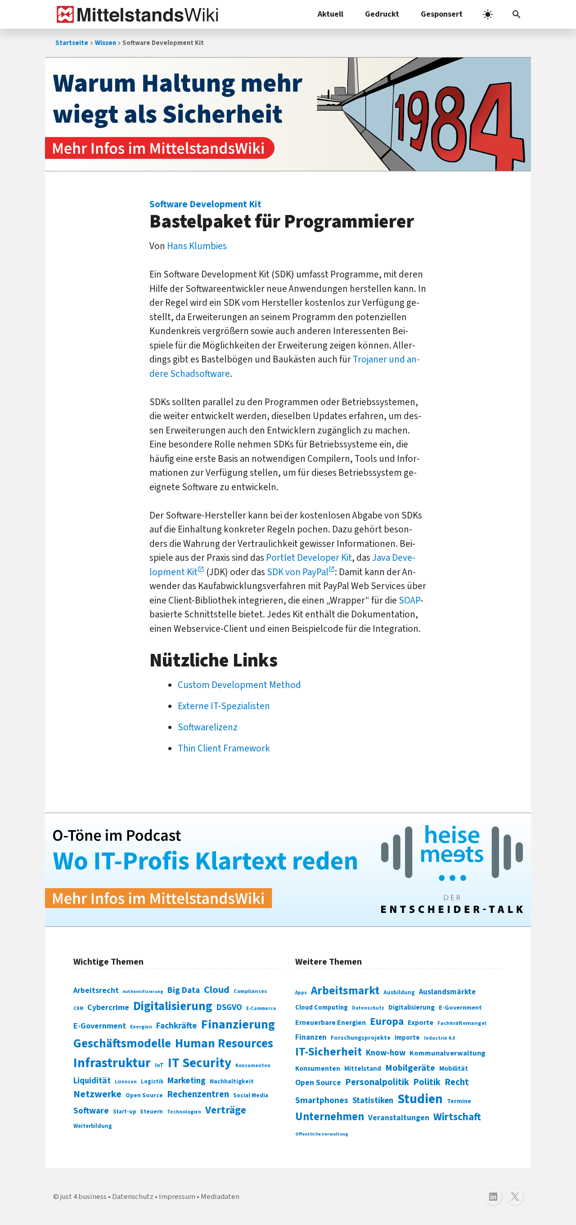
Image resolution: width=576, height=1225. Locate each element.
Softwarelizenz (208, 727)
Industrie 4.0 (439, 1038)
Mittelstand (362, 1068)
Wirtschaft (457, 1116)
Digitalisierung (172, 1006)
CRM (78, 1008)
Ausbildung (399, 992)
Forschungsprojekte (361, 1037)
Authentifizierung (143, 991)
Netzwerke (97, 1094)
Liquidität (92, 1081)
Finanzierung (238, 1024)
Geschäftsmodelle (122, 1043)
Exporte (420, 1023)
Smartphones (321, 1100)
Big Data (183, 990)
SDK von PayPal (297, 572)
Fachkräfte (176, 1025)
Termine (459, 1101)
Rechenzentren (198, 1094)
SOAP (409, 600)
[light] (487, 14)
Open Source (144, 1095)
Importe (407, 1037)
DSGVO (229, 1007)
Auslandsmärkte (447, 992)
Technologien (184, 1112)
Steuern (151, 1112)
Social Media (250, 1095)
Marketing (186, 1081)
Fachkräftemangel (461, 1023)
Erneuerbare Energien (330, 1023)
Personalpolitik (377, 1082)
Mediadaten (220, 1196)
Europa (387, 1021)
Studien (420, 1099)
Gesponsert (442, 14)
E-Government (99, 1026)
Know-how (385, 1053)
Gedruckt (382, 14)
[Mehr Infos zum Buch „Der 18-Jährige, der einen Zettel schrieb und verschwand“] (288, 114)
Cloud (217, 990)
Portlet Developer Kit (309, 557)
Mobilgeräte (410, 1067)
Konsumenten (252, 1065)
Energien (141, 1027)
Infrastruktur (112, 1063)
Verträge (225, 1110)
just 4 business (83, 1196)
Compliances (250, 991)
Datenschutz (368, 1008)
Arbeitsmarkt (345, 991)
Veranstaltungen (398, 1117)
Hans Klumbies (197, 246)
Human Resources (224, 1043)
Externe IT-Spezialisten (224, 706)
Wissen (105, 43)
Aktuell (330, 14)
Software (91, 1110)
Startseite (71, 43)
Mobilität (453, 1068)
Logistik (152, 1081)
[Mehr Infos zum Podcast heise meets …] (288, 869)
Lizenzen (126, 1081)
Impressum (177, 1196)
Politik (427, 1082)
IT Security (199, 1063)
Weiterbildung (92, 1126)
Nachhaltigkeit (232, 1081)
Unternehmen (329, 1117)
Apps (301, 992)
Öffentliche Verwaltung (321, 1134)
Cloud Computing (321, 1007)
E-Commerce (261, 1008)
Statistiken (372, 1100)
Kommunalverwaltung (448, 1053)
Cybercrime (108, 1007)
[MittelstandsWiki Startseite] (135, 14)
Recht (457, 1082)
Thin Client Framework (224, 748)
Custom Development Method (239, 685)
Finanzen (311, 1037)
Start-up (124, 1112)
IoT (159, 1065)
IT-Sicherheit (328, 1052)
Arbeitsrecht (96, 990)
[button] (516, 14)
